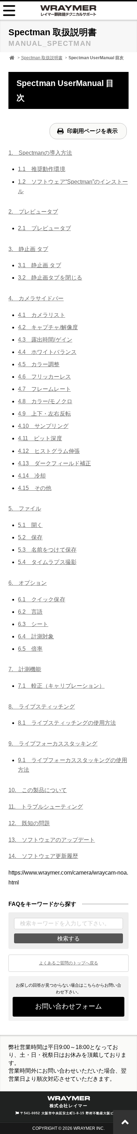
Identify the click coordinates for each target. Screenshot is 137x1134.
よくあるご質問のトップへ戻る (68, 963)
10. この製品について (37, 790)
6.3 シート (33, 624)
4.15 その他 (34, 488)
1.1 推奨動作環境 (41, 169)
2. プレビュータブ (33, 212)
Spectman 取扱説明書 (42, 58)
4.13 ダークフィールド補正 (54, 463)
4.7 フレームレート (44, 389)
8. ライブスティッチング (41, 707)
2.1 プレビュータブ (44, 228)
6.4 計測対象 (36, 636)
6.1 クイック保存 (41, 599)
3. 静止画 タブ (28, 249)
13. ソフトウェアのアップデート (51, 840)
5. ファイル (24, 508)
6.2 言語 (30, 612)
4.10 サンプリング (43, 426)
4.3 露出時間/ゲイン (45, 340)
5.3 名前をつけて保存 (47, 550)
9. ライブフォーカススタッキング (52, 744)
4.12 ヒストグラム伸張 (48, 451)
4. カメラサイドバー (36, 298)
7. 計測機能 (24, 669)
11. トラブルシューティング (45, 807)
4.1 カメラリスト (41, 315)
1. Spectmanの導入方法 (40, 153)
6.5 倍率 (30, 649)
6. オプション (27, 583)
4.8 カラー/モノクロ (45, 401)
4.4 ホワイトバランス (47, 352)
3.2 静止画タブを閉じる (50, 278)
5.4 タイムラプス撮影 (47, 562)
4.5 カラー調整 (38, 364)
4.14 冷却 (32, 476)
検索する (68, 939)
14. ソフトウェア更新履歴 (43, 856)
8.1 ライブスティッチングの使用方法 (67, 723)
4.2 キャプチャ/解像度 (48, 327)
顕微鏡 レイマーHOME (11, 58)
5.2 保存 (30, 537)
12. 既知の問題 (29, 823)
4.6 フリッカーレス (44, 377)
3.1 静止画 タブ (39, 265)
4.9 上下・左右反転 (44, 414)
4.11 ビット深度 (40, 438)
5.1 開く (30, 525)
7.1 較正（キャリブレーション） (61, 686)
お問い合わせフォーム (68, 1006)
